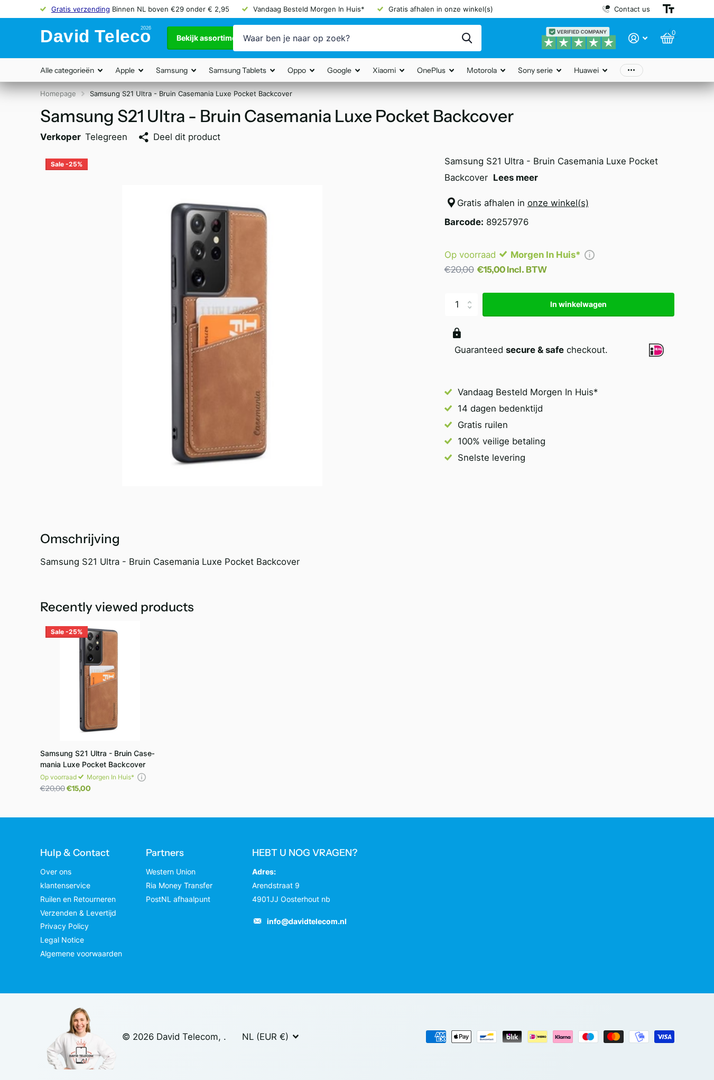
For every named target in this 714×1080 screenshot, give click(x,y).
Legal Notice (62, 939)
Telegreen (106, 137)
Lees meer (515, 177)
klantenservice (65, 885)
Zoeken (466, 38)
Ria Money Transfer (179, 885)
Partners (165, 853)
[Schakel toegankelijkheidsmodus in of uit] (668, 9)
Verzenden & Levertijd (78, 912)
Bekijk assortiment (211, 37)
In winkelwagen (578, 304)
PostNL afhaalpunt (178, 899)
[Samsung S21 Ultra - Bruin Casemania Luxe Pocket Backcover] (100, 681)
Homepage (58, 93)
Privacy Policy (64, 925)
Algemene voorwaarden (81, 953)
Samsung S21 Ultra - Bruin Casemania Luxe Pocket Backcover (97, 759)
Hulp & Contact (74, 853)
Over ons (55, 871)
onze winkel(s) (558, 203)
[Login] (638, 38)
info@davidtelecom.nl (307, 921)
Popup (590, 254)
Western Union (171, 871)
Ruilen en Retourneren (78, 899)
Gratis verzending (80, 9)
